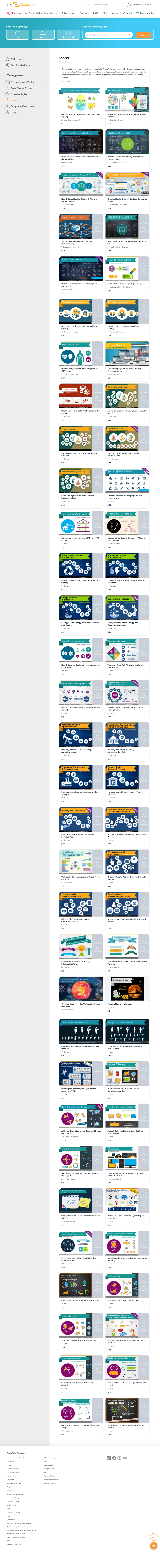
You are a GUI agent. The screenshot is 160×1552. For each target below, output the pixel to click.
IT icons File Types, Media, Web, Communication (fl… (75, 920)
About (115, 13)
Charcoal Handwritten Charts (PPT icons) (80, 1300)
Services (84, 13)
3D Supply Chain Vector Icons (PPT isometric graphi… (77, 242)
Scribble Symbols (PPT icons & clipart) (78, 1340)
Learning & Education (14, 1472)
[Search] (129, 34)
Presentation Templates (41, 13)
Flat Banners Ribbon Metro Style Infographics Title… (76, 963)
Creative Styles (19, 94)
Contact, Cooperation (51, 1480)
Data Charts (11, 1520)
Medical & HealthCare (14, 1483)
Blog (105, 13)
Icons (8, 1509)
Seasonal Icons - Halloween (120, 1004)
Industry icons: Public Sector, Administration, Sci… (121, 751)
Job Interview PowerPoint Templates (19, 1523)
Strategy (9, 1490)
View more (66, 81)
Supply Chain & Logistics (15, 1494)
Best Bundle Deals (20, 65)
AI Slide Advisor (19, 12)
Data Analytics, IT (12, 1461)
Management (11, 1476)
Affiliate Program (50, 1483)
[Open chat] (154, 1545)
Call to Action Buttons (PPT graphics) (124, 284)
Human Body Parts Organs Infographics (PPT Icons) (79, 369)
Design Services (49, 1469)
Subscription (68, 13)
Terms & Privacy (49, 1476)
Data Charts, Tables (21, 88)
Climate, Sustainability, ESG (15, 1458)
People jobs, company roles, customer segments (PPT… (78, 1090)
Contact (127, 13)
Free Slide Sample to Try (14, 1544)
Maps (14, 112)
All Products (17, 59)
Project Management (13, 1487)
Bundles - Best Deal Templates (16, 1537)
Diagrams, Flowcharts (22, 106)
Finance (9, 1465)
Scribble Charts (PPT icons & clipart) (124, 1300)
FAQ (95, 13)
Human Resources (13, 1469)
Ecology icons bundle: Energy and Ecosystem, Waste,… (123, 624)
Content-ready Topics (22, 82)
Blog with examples (50, 1458)
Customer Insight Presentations (17, 1527)
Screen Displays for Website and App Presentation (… (124, 369)
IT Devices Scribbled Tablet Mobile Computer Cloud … (123, 1090)
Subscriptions (48, 1465)
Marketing (10, 1480)
